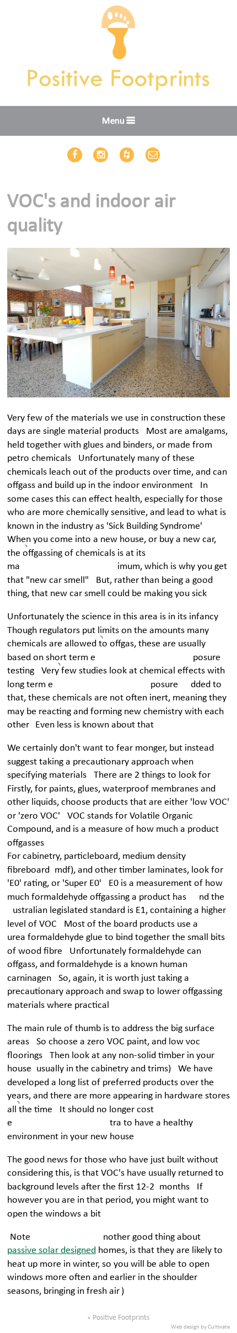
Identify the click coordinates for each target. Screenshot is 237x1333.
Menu (113, 121)
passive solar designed (51, 1250)
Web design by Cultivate (200, 1327)
